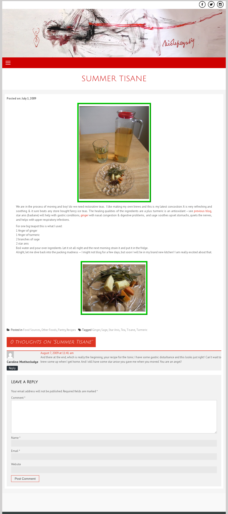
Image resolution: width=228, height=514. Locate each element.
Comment (18, 398)
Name (15, 438)
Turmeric (141, 330)
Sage (104, 330)
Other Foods (49, 330)
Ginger (96, 330)
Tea (123, 330)
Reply (12, 368)
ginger (84, 215)
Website (16, 464)
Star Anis (114, 330)
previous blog (202, 211)
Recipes (71, 330)
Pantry (61, 330)
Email (15, 451)
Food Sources (31, 330)
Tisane (130, 330)
